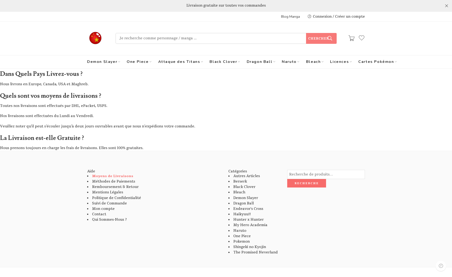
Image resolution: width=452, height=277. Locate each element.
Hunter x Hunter (248, 219)
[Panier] (351, 38)
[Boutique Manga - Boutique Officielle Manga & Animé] (95, 38)
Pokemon (241, 241)
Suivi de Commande (109, 203)
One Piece (138, 61)
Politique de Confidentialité (116, 198)
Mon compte (103, 209)
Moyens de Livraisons (112, 176)
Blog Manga (290, 16)
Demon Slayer (102, 61)
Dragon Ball (260, 61)
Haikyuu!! (242, 214)
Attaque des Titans (179, 61)
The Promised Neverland (255, 252)
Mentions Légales (107, 192)
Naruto (289, 61)
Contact (99, 214)
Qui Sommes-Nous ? (109, 219)
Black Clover (223, 61)
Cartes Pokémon (376, 61)
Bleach (313, 61)
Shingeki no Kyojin (249, 247)
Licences (339, 61)
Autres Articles (246, 176)
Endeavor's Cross (248, 209)
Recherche (307, 183)
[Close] (446, 6)
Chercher (318, 39)
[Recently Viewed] (441, 266)
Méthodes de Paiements (113, 181)
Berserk (240, 181)
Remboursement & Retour (115, 187)
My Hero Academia (250, 225)
